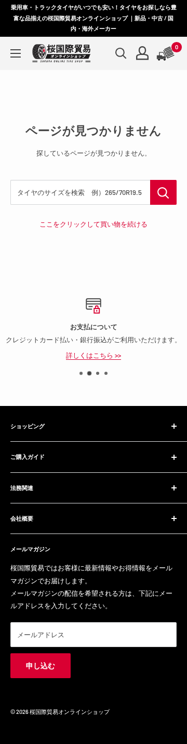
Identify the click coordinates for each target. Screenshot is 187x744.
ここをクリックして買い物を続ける (93, 224)
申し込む (40, 665)
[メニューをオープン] (15, 53)
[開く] (121, 53)
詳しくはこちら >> (93, 354)
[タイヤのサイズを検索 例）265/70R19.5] (163, 192)
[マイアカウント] (142, 53)
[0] (166, 53)
